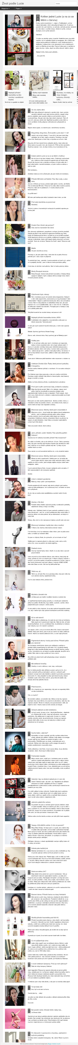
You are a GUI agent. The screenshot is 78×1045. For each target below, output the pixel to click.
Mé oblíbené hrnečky (38, 663)
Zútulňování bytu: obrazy (40, 294)
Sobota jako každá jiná (39, 848)
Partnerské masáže (38, 756)
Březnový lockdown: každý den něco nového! (47, 525)
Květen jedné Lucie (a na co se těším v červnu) (57, 18)
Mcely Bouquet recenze (39, 271)
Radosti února (36, 548)
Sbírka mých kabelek (40, 92)
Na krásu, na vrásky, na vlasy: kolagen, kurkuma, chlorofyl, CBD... (65, 96)
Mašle (33, 248)
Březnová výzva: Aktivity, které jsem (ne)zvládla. (48, 456)
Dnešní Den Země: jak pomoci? (42, 225)
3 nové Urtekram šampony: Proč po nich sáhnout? (49, 963)
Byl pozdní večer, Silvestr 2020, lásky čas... (46, 1010)
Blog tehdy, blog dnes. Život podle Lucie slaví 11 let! (50, 133)
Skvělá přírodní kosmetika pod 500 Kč (45, 917)
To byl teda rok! (36, 987)
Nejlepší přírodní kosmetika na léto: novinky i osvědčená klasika (16, 96)
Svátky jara (35, 340)
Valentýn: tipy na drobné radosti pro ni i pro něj (48, 779)
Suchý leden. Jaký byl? (39, 733)
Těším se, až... (36, 571)
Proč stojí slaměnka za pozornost (43, 202)
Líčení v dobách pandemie (40, 479)
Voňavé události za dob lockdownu (43, 710)
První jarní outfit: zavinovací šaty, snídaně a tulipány (49, 386)
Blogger (50, 1043)
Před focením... (36, 687)
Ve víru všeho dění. (38, 110)
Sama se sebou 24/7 (38, 871)
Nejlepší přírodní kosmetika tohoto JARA (46, 317)
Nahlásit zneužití (56, 1043)
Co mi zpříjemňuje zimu (39, 940)
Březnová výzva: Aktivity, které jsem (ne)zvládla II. (49, 410)
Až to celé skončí (37, 617)
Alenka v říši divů (37, 502)
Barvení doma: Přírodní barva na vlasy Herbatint (48, 894)
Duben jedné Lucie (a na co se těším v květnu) (48, 156)
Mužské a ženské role (39, 594)
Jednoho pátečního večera (40, 802)
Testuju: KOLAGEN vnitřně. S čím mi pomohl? (47, 825)
